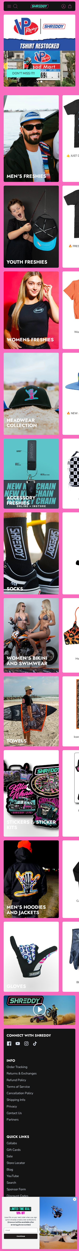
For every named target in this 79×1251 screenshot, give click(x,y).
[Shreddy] (39, 6)
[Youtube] (17, 1044)
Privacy (12, 1106)
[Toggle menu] (9, 6)
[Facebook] (9, 1044)
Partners (13, 1119)
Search (11, 1183)
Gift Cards (14, 1150)
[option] (39, 51)
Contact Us (14, 1113)
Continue (21, 1236)
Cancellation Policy (20, 1093)
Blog (10, 1169)
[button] (37, 81)
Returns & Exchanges (22, 1073)
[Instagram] (26, 1044)
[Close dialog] (74, 1199)
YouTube (13, 1176)
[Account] (62, 6)
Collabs (12, 1143)
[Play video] (39, 1010)
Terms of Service (18, 1087)
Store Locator (16, 1163)
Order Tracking (17, 1067)
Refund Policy (16, 1080)
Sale (10, 1156)
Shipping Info (16, 1100)
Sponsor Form (16, 1189)
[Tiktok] (35, 1044)
